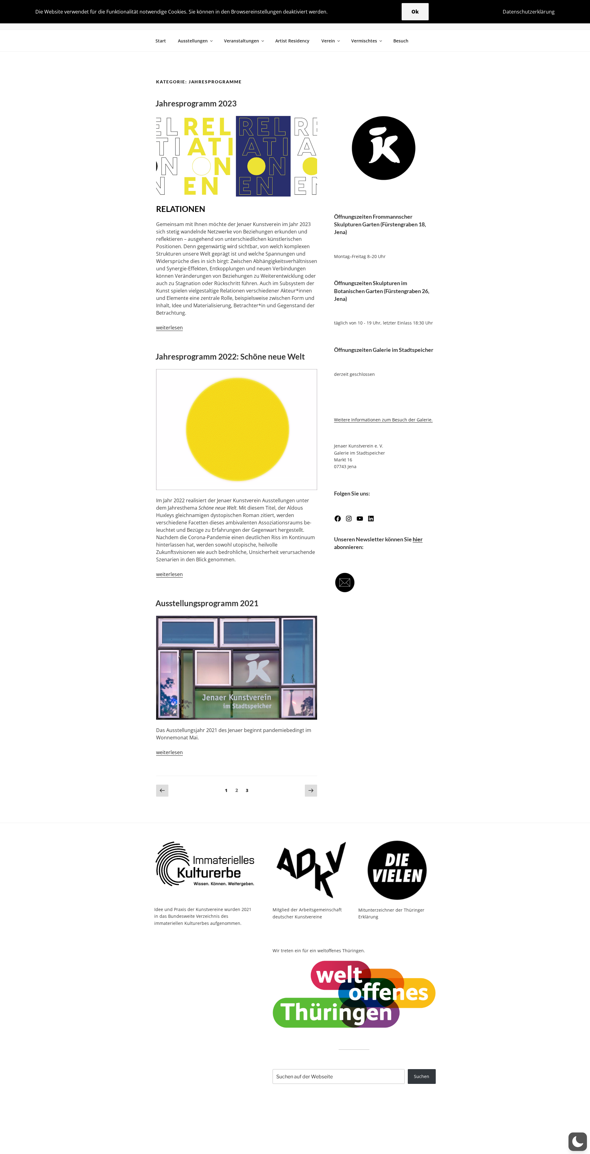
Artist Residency (292, 41)
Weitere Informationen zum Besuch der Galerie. (383, 420)
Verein (328, 41)
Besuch (400, 41)
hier (418, 539)
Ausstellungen (193, 41)
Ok (415, 11)
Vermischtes (364, 41)
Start (160, 41)
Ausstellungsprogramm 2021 (206, 603)
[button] (577, 1141)
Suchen (421, 1076)
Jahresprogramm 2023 (196, 103)
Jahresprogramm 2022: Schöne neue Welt (230, 356)
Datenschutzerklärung (529, 11)
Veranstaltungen (241, 41)
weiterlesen (169, 327)
